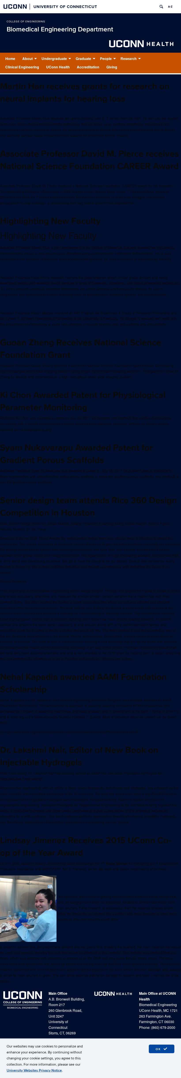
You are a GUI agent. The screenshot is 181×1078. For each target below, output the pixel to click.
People (106, 58)
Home (10, 58)
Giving (111, 67)
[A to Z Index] (170, 6)
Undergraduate (54, 58)
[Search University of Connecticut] (161, 6)
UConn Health (58, 67)
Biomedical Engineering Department (60, 29)
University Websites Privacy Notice (34, 1070)
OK (159, 1049)
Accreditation (88, 67)
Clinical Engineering (22, 67)
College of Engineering (26, 21)
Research (129, 58)
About (27, 58)
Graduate (83, 58)
